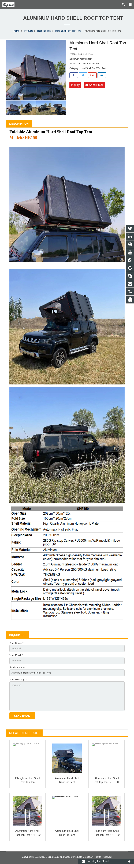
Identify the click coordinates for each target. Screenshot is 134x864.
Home (16, 31)
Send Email (95, 84)
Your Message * (18, 679)
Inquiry (75, 84)
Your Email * (16, 655)
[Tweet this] (83, 75)
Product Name (17, 667)
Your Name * (16, 643)
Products (28, 31)
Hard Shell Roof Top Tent (68, 31)
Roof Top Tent (44, 31)
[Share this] (73, 75)
